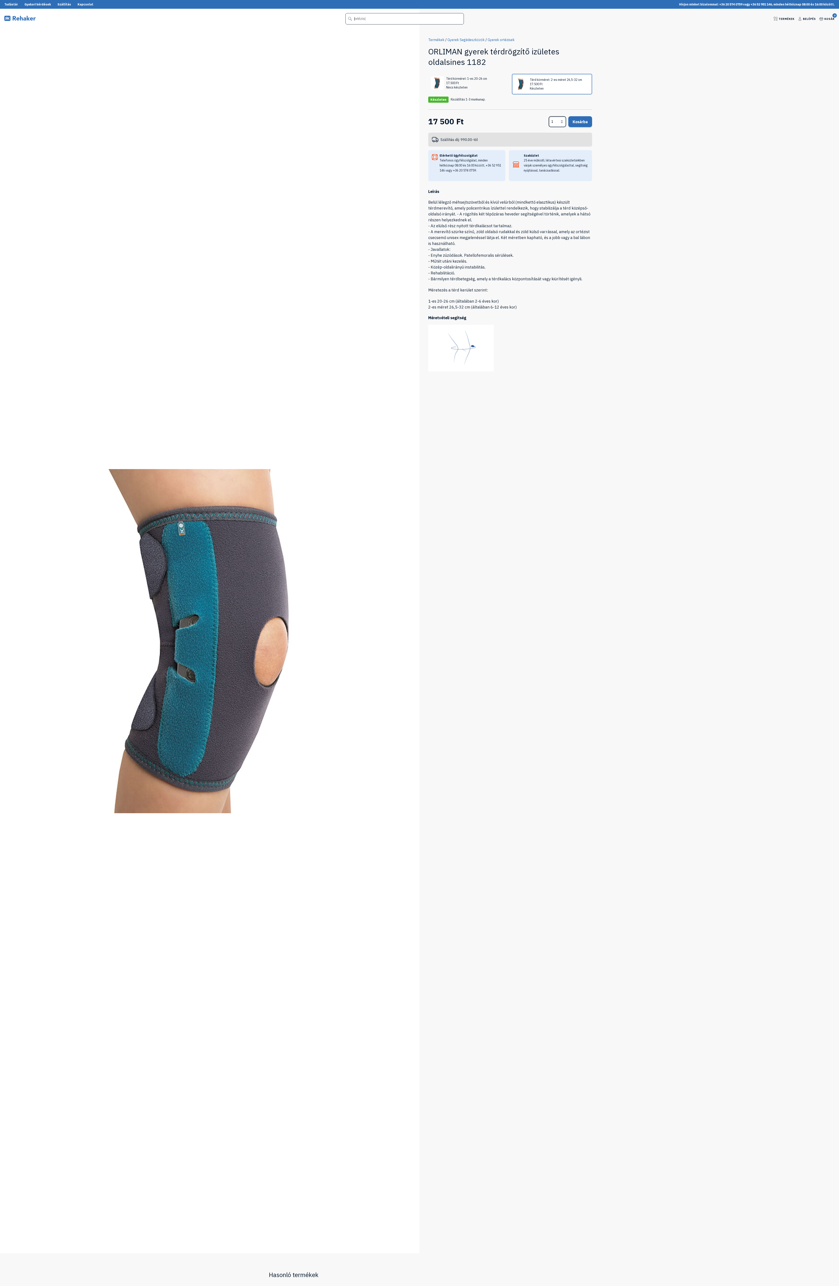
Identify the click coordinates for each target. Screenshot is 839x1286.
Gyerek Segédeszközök (466, 40)
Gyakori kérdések (37, 4)
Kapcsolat (85, 4)
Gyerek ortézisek (501, 40)
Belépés (809, 19)
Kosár (829, 19)
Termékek (786, 19)
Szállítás (64, 4)
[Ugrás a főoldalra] (20, 19)
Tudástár (11, 4)
